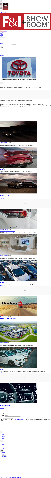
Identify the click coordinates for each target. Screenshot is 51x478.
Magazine (3, 444)
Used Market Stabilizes (4, 195)
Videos (2, 446)
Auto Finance (2, 32)
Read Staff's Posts (2, 55)
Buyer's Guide (3, 448)
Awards (1, 33)
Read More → (2, 172)
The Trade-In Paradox (4, 369)
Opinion (1, 41)
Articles (7, 0)
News (5, 0)
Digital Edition (4, 12)
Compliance (1, 34)
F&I (0, 38)
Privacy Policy (2, 477)
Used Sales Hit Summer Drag (5, 282)
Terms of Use (5, 477)
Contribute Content (4, 457)
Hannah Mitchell (6, 142)
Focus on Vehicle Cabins (5, 405)
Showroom (1, 42)
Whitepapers (3, 445)
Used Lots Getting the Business (6, 169)
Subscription (3, 452)
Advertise (3, 453)
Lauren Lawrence (6, 229)
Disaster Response (2, 37)
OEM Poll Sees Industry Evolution (7, 344)
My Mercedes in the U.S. (5, 256)
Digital (1, 36)
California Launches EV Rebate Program (8, 318)
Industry (1, 40)
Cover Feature (3, 0)
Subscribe (1, 12)
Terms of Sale (8, 477)
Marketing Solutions (4, 456)
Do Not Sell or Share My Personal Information (15, 477)
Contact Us (3, 454)
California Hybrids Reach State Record (7, 231)
